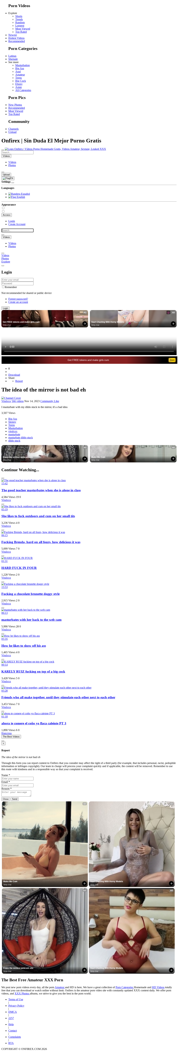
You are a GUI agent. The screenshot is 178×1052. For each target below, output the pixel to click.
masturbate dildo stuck (20, 437)
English (20, 196)
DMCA (12, 1011)
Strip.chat (7, 325)
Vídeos (12, 162)
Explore (5, 261)
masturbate (14, 434)
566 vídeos (18, 401)
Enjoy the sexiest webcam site (18, 457)
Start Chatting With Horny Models (107, 322)
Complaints (14, 1036)
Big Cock (20, 80)
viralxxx (12, 431)
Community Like (49, 401)
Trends (19, 19)
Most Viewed (22, 28)
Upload (12, 132)
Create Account (16, 224)
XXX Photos (22, 993)
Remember (11, 287)
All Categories (23, 90)
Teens (18, 77)
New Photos (15, 104)
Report (19, 381)
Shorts (18, 16)
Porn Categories (125, 987)
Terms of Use (15, 999)
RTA (11, 1043)
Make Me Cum (98, 457)
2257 (11, 1018)
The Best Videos (11, 736)
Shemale (13, 59)
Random (20, 22)
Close (6, 799)
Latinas (12, 55)
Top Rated (21, 31)
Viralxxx (6, 401)
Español (25, 193)
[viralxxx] (11, 398)
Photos (12, 165)
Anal (18, 71)
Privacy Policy (16, 1005)
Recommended (16, 41)
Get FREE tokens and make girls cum (21, 322)
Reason (6, 788)
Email (5, 781)
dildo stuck (14, 440)
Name (5, 775)
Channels (13, 128)
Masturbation (22, 65)
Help (11, 1024)
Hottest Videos (16, 38)
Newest (12, 34)
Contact (12, 1030)
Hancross (6, 733)
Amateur (20, 74)
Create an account (18, 302)
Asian (18, 87)
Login (11, 221)
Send (14, 799)
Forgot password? (18, 298)
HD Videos (158, 987)
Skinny (12, 421)
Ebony (19, 83)
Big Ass (19, 68)
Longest (19, 25)
